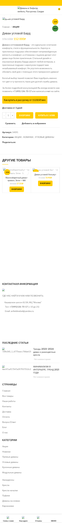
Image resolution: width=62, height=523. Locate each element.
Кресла (5, 485)
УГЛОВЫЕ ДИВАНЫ (44, 137)
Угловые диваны (10, 462)
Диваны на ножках (11, 500)
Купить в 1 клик (46, 115)
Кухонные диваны (11, 467)
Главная (6, 27)
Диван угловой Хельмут (45, 174)
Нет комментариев (42, 359)
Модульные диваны (12, 472)
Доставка (6, 411)
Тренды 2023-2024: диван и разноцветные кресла (44, 351)
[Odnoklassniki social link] (18, 142)
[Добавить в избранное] (26, 172)
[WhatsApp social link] (27, 3)
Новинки (6, 451)
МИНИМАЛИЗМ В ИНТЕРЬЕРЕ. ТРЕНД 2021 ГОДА (46, 369)
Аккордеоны (8, 480)
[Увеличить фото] (8, 16)
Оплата (6, 416)
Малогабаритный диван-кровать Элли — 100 (17, 179)
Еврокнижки (8, 506)
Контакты (6, 406)
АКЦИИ (15, 27)
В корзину (24, 115)
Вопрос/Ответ (9, 422)
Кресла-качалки (10, 490)
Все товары (7, 396)
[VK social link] (31, 3)
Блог (4, 427)
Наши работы (8, 401)
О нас (5, 432)
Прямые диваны (10, 456)
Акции (5, 446)
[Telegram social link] (28, 142)
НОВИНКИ (28, 137)
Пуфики (6, 495)
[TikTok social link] (34, 3)
